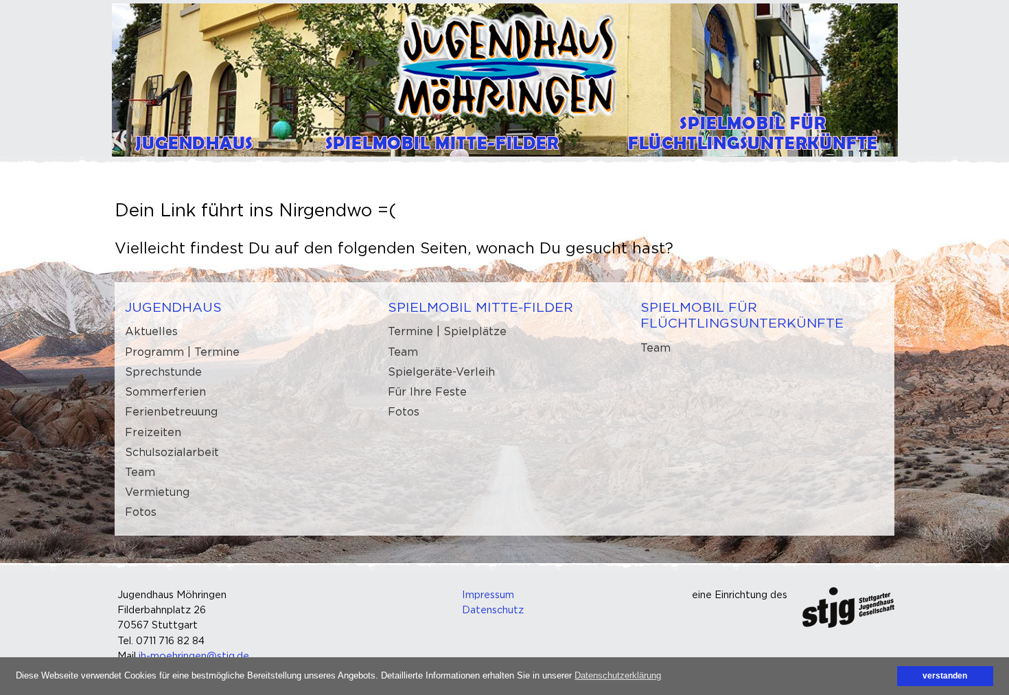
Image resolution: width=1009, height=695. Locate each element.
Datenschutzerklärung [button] (618, 675)
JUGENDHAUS (173, 307)
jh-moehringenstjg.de (194, 655)
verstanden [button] (945, 675)
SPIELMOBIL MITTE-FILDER (480, 307)
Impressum (488, 594)
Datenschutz (493, 609)
